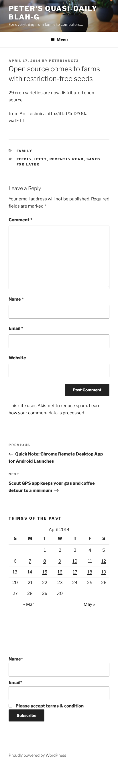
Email (16, 328)
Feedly (24, 159)
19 (103, 572)
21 (30, 582)
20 (15, 582)
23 (60, 582)
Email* (15, 682)
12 (103, 561)
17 (75, 572)
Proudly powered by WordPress (37, 755)
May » (89, 604)
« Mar (28, 604)
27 (15, 593)
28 (30, 593)
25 (90, 582)
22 (44, 582)
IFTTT (21, 120)
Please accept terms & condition (49, 706)
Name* (16, 659)
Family (25, 151)
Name (16, 299)
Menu (62, 39)
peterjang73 (64, 61)
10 (74, 561)
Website (17, 357)
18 (89, 572)
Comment (20, 219)
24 (75, 582)
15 (44, 572)
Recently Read (67, 159)
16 (60, 572)
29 (45, 593)
